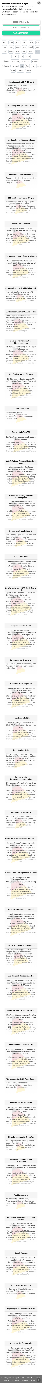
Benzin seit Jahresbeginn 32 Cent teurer (21, 1219)
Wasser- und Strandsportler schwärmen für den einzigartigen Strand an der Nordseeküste (19, 1085)
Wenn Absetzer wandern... (21, 1285)
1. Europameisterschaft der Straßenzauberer (21, 342)
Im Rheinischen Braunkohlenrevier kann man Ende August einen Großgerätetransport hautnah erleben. (21, 1291)
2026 (4, 42)
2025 (11, 42)
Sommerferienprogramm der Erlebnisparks (21, 497)
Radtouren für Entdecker (21, 813)
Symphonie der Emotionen (21, 660)
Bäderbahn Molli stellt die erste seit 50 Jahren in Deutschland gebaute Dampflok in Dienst (21, 180)
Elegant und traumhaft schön (21, 531)
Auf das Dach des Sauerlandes (21, 976)
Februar (20, 71)
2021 (37, 42)
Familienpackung (21, 1195)
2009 (37, 52)
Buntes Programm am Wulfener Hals (21, 312)
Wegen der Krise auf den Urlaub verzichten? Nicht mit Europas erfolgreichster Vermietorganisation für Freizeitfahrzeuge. (21, 89)
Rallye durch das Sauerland (21, 1103)
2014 (4, 52)
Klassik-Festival (21, 1253)
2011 (24, 52)
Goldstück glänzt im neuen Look (21, 946)
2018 (17, 47)
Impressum (16, 1380)
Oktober (35, 61)
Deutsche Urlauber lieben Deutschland (21, 1161)
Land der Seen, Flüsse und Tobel (21, 140)
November (25, 61)
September (6, 66)
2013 (10, 52)
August (15, 66)
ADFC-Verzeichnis (21, 557)
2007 (21, 56)
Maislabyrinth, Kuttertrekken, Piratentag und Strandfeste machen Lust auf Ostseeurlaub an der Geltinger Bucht (21, 1202)
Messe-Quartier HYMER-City (21, 1045)
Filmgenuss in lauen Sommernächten (21, 256)
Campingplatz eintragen (10, 1377)
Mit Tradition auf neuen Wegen (21, 198)
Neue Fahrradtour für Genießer (21, 1137)
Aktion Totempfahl (21, 409)
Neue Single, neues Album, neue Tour (21, 838)
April (38, 66)
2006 (28, 56)
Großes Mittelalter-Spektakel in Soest (21, 873)
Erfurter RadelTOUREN (21, 432)
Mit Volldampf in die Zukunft (21, 174)
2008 (14, 56)
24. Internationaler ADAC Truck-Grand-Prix (21, 589)
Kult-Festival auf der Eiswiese (21, 374)
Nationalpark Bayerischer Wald (21, 106)
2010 (30, 52)
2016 (31, 47)
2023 (24, 42)
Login (23, 1377)
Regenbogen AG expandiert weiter (21, 1309)
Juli (22, 66)
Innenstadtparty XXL (21, 718)
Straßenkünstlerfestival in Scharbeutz (21, 288)
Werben (7, 1380)
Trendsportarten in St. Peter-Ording (21, 1079)
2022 (31, 42)
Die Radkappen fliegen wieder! (21, 909)
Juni (27, 66)
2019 (11, 47)
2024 (17, 42)
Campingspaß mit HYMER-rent (21, 82)
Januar (28, 71)
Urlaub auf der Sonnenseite (21, 1343)
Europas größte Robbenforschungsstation (21, 778)
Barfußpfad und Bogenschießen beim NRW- (21, 462)
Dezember (15, 61)
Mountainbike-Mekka (21, 224)
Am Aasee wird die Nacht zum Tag (21, 1010)
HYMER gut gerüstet (21, 750)
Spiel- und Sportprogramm (21, 684)
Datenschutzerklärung (30, 1380)
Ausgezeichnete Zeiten (21, 626)
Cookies (37, 1377)
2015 (37, 47)
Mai (33, 66)
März (13, 71)
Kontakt (30, 1377)
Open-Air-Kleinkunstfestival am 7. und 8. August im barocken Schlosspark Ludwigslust (21, 666)
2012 (17, 52)
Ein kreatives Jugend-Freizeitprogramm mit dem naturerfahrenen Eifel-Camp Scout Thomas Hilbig (19, 415)
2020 (4, 47)
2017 (24, 47)
